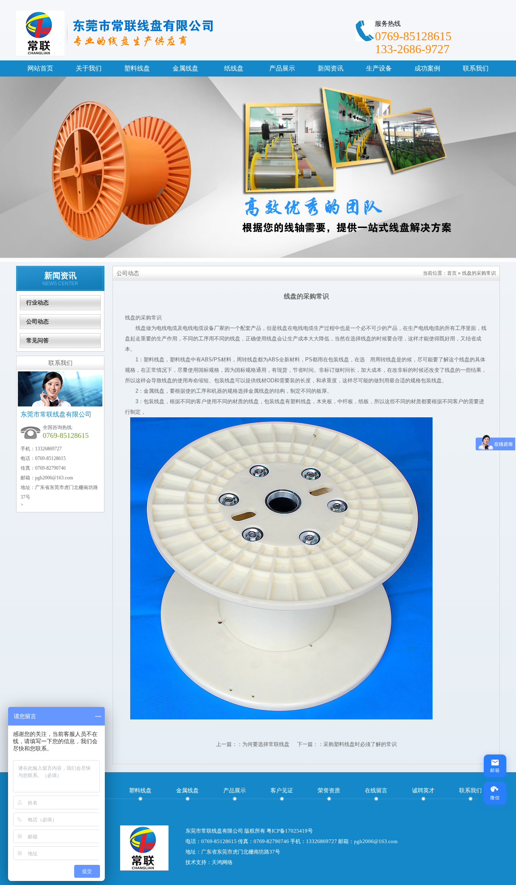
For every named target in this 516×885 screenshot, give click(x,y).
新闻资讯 (60, 276)
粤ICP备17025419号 (289, 831)
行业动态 (37, 302)
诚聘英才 (423, 790)
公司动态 (37, 321)
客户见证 (281, 790)
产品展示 (234, 790)
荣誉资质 (329, 790)
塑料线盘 (140, 790)
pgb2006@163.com (54, 478)
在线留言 (376, 790)
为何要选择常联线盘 (265, 744)
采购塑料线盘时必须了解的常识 (360, 744)
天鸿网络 (222, 862)
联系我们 (470, 790)
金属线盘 (187, 790)
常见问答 (37, 340)
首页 (452, 273)
